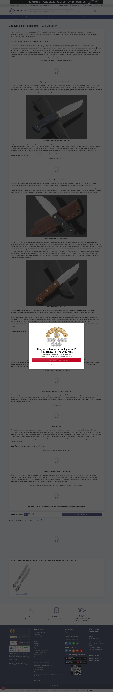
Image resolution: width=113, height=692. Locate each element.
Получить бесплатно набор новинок (56, 360)
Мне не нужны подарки (56, 364)
